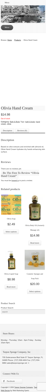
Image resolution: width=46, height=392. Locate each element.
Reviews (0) (22, 131)
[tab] (7, 130)
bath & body (30, 122)
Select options (11, 232)
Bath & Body (15, 122)
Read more (34, 243)
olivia (9, 124)
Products (17, 40)
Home (9, 40)
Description (7, 131)
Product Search (7, 308)
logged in (15, 180)
